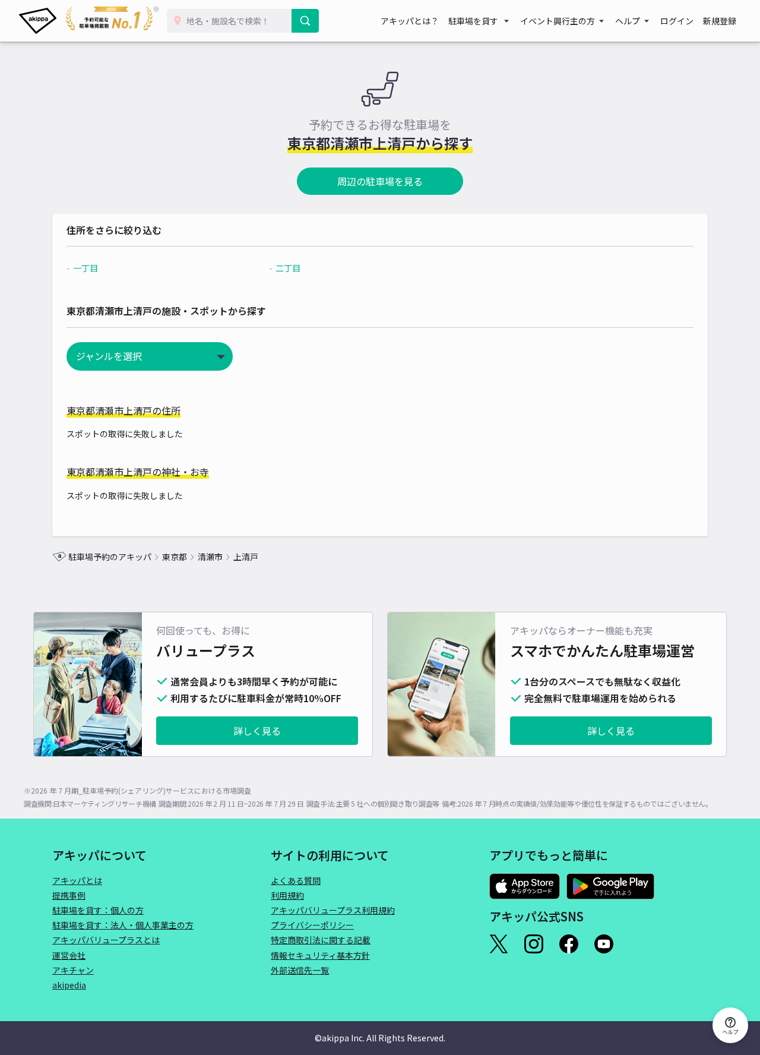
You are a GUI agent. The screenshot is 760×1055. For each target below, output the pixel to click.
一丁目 (85, 268)
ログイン (677, 21)
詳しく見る (257, 731)
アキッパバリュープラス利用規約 (333, 910)
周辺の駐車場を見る (380, 181)
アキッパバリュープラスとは (106, 940)
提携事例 (69, 895)
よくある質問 (296, 880)
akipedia (69, 985)
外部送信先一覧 (300, 970)
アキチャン (73, 970)
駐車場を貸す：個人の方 (98, 910)
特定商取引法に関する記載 (320, 940)
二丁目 (288, 268)
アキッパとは (77, 880)
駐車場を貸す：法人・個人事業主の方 (123, 925)
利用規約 (287, 895)
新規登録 (719, 21)
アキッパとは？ (410, 21)
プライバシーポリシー (312, 925)
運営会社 (69, 955)
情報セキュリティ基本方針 (320, 955)
